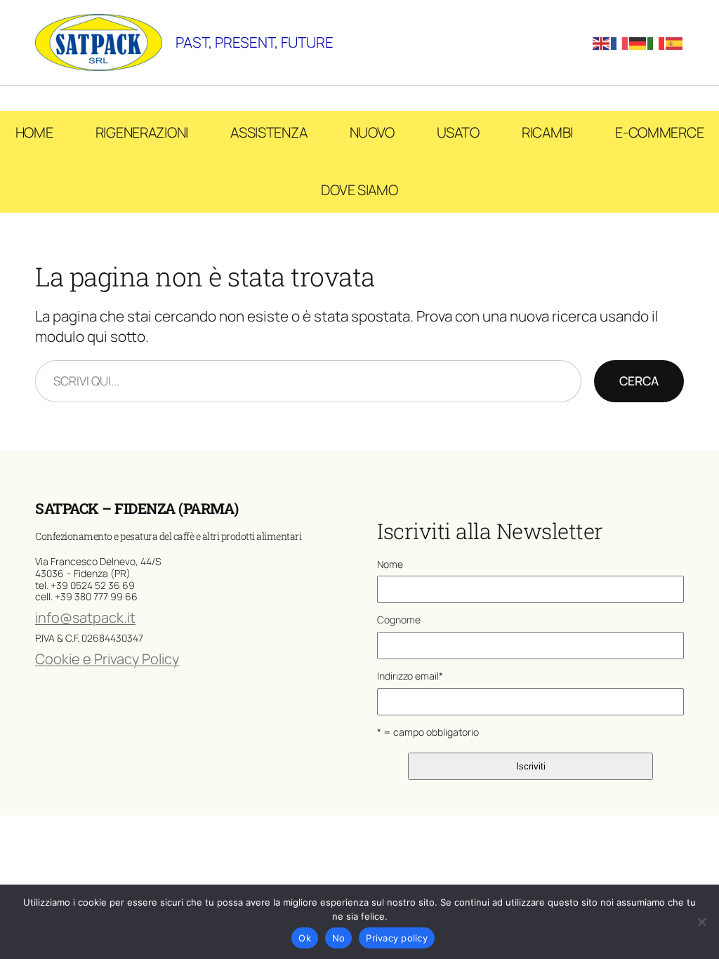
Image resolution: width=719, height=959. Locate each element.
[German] (638, 41)
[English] (602, 41)
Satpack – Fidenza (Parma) (137, 508)
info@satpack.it (85, 617)
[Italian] (656, 41)
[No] (701, 922)
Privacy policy (397, 938)
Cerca (639, 380)
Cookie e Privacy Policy (107, 658)
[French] (620, 41)
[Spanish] (675, 41)
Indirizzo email (410, 675)
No (338, 938)
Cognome (399, 619)
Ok (304, 938)
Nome (390, 564)
